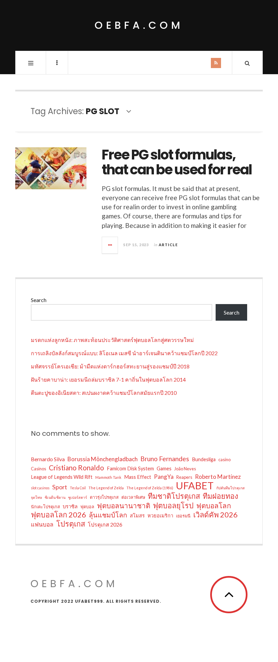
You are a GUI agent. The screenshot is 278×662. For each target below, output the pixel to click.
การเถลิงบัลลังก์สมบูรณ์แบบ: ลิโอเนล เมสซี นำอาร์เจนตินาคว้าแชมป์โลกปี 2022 (124, 353)
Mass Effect (137, 477)
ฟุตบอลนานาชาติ (123, 505)
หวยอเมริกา (160, 515)
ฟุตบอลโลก (213, 505)
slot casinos (40, 488)
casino (224, 459)
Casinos (38, 468)
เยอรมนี (183, 515)
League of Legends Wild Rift (62, 477)
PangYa (164, 476)
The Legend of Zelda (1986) (149, 488)
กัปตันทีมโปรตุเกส (230, 488)
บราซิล (70, 506)
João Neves (185, 468)
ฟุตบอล (87, 506)
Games (164, 468)
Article (168, 244)
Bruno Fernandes (164, 459)
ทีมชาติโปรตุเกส (174, 496)
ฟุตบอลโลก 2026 (58, 515)
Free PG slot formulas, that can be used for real (177, 162)
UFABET (195, 486)
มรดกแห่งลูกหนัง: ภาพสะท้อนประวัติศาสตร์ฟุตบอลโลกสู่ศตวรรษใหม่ (112, 340)
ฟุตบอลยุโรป (173, 505)
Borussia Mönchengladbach (102, 459)
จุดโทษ (36, 497)
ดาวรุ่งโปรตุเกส (104, 497)
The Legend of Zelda (106, 488)
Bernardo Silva (48, 459)
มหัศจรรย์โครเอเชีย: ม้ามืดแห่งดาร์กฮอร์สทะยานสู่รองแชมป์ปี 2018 (110, 366)
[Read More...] (110, 245)
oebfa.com (139, 25)
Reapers (184, 477)
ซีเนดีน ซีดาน (55, 497)
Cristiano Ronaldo (76, 468)
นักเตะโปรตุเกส (45, 506)
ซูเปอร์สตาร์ (77, 497)
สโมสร (137, 515)
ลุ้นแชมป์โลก (108, 515)
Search (38, 300)
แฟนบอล (42, 524)
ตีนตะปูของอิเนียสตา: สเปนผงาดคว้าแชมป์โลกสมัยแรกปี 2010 (104, 392)
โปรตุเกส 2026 (105, 524)
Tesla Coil (78, 488)
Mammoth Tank (108, 477)
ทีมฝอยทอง (220, 496)
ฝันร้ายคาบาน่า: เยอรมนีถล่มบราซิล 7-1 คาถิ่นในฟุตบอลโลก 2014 (108, 379)
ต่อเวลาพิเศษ (133, 497)
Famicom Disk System (130, 468)
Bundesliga (204, 459)
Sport (59, 487)
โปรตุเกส (70, 524)
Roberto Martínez (218, 476)
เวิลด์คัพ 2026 (215, 515)
